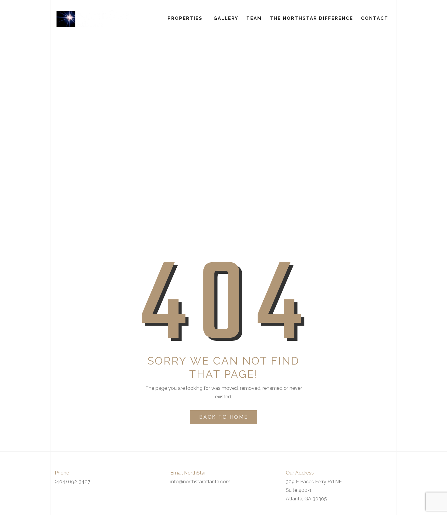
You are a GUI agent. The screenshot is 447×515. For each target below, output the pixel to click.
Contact (374, 18)
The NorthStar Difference (311, 18)
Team (254, 18)
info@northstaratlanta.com (200, 482)
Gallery (225, 18)
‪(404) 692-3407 (72, 482)
